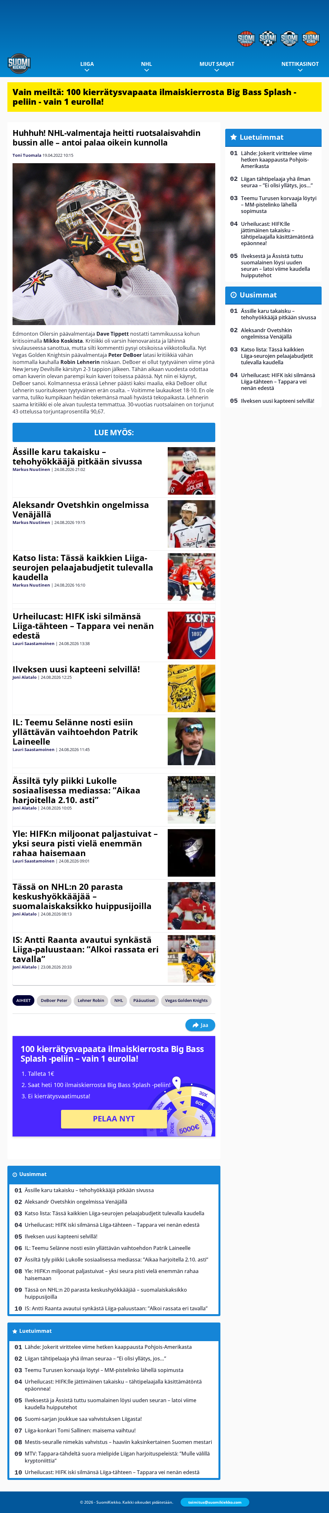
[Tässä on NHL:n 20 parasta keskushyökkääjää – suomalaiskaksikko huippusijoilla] (191, 906)
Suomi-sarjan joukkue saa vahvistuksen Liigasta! (83, 1418)
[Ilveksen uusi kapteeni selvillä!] (191, 688)
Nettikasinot (300, 63)
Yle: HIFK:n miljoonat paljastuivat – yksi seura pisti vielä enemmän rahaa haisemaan (85, 843)
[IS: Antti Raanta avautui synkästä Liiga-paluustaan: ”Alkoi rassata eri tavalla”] (191, 959)
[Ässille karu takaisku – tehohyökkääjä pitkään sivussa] (191, 471)
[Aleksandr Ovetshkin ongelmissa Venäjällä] (191, 524)
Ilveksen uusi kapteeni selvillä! (76, 669)
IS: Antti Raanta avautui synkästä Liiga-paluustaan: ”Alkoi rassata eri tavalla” (86, 949)
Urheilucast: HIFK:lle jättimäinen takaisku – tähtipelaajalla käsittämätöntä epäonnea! (113, 1385)
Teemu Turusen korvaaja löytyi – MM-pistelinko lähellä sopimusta (104, 1370)
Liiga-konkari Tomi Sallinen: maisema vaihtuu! (80, 1430)
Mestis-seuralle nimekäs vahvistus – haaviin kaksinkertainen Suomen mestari (118, 1442)
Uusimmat (33, 1174)
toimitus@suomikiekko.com (215, 1502)
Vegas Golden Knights (186, 1000)
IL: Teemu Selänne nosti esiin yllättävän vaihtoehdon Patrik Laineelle (75, 731)
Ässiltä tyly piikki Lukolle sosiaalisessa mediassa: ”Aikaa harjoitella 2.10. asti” (76, 790)
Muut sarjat (217, 63)
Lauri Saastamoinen (34, 643)
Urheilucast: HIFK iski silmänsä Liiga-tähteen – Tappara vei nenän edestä (83, 625)
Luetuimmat (35, 1330)
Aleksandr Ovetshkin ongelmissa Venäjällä (81, 509)
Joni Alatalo (25, 677)
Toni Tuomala (27, 155)
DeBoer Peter (54, 1000)
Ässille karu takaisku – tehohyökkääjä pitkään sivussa (77, 456)
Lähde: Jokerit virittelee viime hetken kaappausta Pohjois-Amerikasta (108, 1346)
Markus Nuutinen (31, 469)
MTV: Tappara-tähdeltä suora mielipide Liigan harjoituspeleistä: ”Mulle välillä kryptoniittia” (117, 1457)
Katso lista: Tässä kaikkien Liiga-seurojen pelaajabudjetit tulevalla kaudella (83, 567)
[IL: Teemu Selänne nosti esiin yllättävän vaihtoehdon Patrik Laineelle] (191, 741)
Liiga (87, 63)
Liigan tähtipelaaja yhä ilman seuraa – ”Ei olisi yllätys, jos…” (95, 1358)
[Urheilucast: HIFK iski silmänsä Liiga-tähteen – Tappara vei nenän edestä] (191, 635)
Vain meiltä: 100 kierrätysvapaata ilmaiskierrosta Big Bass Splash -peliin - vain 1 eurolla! (154, 96)
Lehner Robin (91, 1000)
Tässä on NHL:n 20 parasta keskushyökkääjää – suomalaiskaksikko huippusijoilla (82, 896)
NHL (146, 63)
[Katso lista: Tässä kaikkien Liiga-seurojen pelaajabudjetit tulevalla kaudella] (191, 577)
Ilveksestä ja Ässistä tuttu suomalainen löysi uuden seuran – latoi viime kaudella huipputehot (110, 1404)
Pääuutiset (144, 1000)
